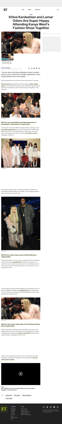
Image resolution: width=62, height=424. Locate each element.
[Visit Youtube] (54, 407)
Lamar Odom (9, 398)
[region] (20, 43)
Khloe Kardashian (27, 395)
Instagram (13, 410)
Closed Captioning (25, 412)
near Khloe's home (31, 133)
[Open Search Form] (57, 10)
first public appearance (8, 130)
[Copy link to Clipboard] (39, 68)
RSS (12, 419)
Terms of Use (24, 409)
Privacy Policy (24, 410)
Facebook (13, 409)
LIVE (23, 9)
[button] (21, 374)
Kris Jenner (17, 395)
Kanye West (9, 395)
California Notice (25, 413)
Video (29, 9)
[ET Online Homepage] (5, 9)
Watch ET (37, 9)
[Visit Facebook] (44, 407)
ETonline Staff (14, 417)
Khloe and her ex (6, 84)
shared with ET (17, 262)
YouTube (13, 413)
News (31, 14)
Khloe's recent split (24, 333)
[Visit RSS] (57, 407)
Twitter (12, 412)
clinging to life (24, 290)
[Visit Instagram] (50, 407)
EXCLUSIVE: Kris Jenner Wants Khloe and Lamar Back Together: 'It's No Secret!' (18, 389)
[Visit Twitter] (47, 407)
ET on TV (13, 414)
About (12, 416)
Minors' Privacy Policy (26, 414)
